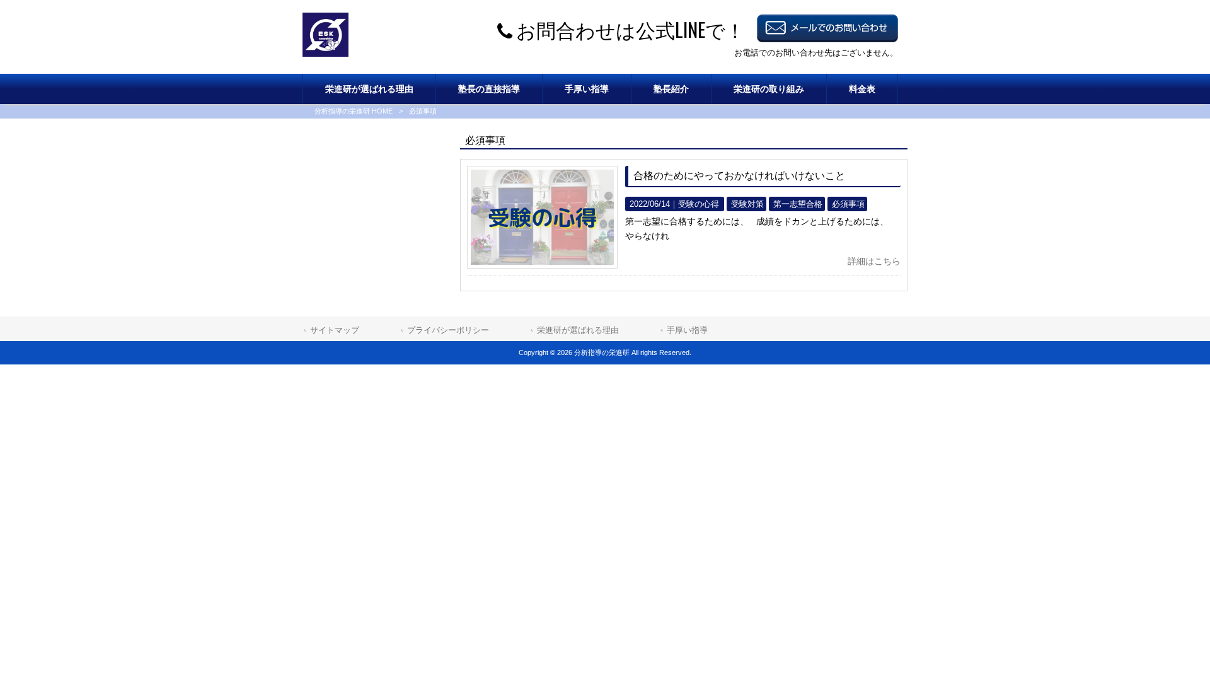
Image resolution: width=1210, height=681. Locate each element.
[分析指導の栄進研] (325, 54)
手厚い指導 (687, 330)
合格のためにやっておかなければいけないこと (739, 175)
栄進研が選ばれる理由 (578, 330)
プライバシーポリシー (448, 330)
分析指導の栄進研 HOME (353, 111)
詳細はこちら (874, 261)
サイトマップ (334, 330)
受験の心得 (698, 204)
